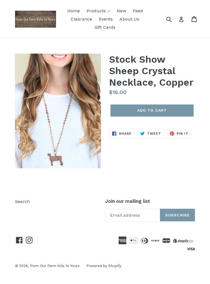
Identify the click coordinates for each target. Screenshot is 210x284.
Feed (138, 10)
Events (106, 19)
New (121, 10)
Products (97, 10)
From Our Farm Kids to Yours (55, 266)
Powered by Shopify (103, 266)
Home (73, 10)
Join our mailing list (127, 201)
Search (22, 201)
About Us (129, 19)
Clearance (81, 19)
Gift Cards (105, 27)
